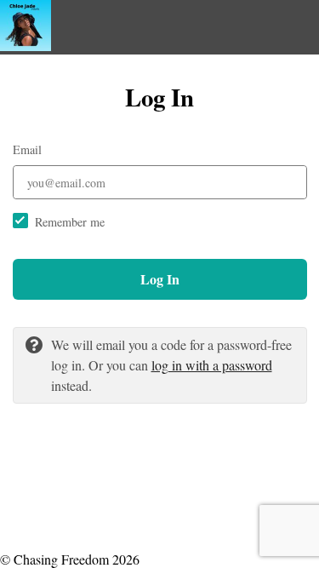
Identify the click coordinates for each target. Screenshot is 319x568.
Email (27, 149)
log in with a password (211, 365)
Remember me (70, 222)
